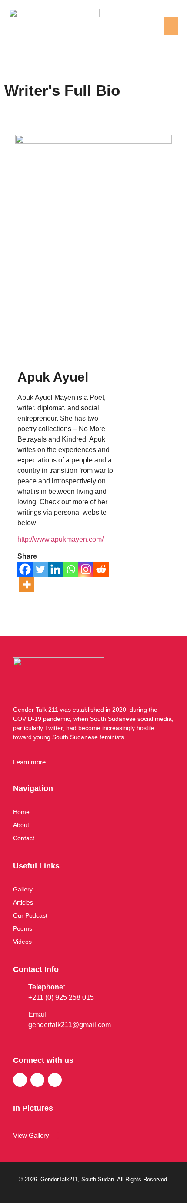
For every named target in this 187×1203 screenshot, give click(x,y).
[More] (26, 584)
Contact (23, 837)
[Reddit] (101, 569)
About (21, 824)
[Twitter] (40, 569)
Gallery (23, 889)
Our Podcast (30, 915)
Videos (22, 941)
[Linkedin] (55, 569)
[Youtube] (55, 1080)
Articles (23, 902)
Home (21, 811)
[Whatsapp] (70, 569)
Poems (22, 928)
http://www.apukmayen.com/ (60, 539)
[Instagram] (86, 569)
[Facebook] (25, 569)
